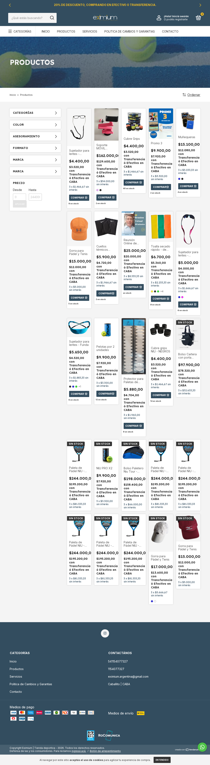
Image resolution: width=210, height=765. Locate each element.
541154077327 (118, 661)
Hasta (32, 190)
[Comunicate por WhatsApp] (202, 747)
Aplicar (20, 204)
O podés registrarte (176, 19)
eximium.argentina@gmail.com (128, 676)
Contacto (170, 31)
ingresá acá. (79, 751)
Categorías (22, 31)
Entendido (162, 760)
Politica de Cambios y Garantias (129, 31)
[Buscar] (51, 17)
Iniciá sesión (180, 16)
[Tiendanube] (187, 750)
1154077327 (116, 669)
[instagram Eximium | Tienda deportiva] (105, 633)
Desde (17, 190)
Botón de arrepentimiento (105, 751)
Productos (66, 31)
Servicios (89, 31)
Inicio (46, 31)
